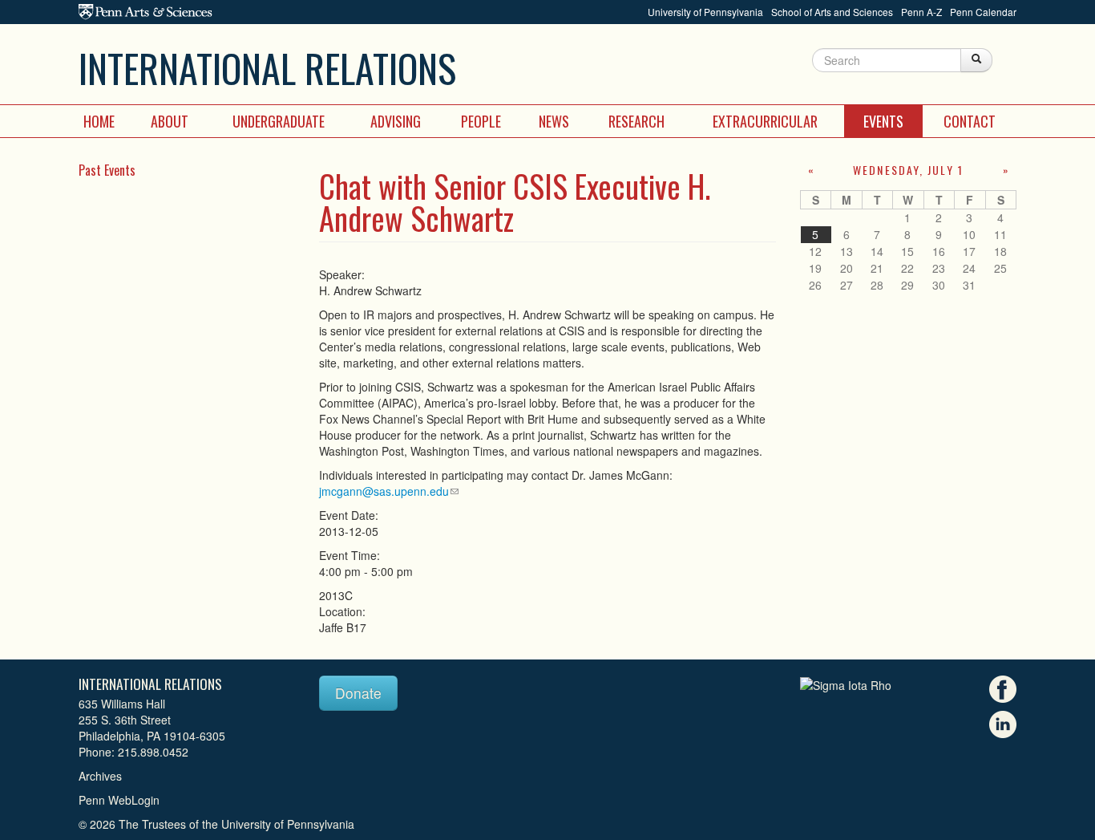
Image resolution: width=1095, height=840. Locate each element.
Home (99, 121)
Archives (100, 776)
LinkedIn (1002, 724)
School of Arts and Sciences (832, 11)
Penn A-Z (921, 11)
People (481, 121)
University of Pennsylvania (705, 11)
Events (883, 121)
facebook (1002, 689)
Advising (395, 121)
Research (636, 121)
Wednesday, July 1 (908, 169)
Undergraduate (278, 121)
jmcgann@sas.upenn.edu (384, 491)
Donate (358, 693)
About (169, 121)
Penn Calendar (983, 11)
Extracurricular (765, 121)
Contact (969, 121)
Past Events (107, 170)
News (554, 121)
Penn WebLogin (119, 800)
